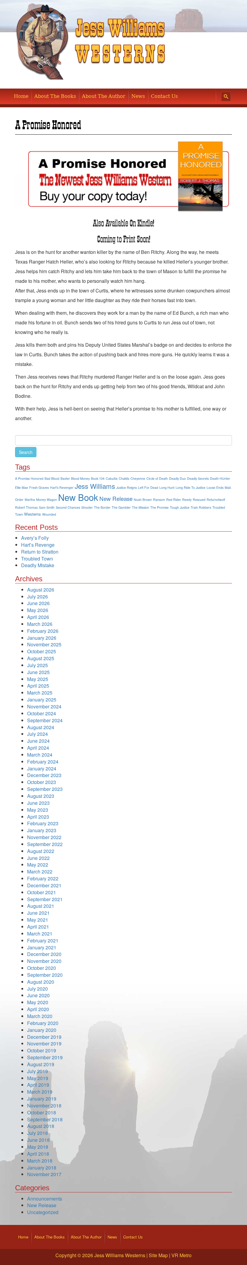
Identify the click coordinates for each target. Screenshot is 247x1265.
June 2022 (38, 857)
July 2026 (37, 596)
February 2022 (42, 878)
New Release (116, 498)
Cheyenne (137, 478)
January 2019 (41, 1098)
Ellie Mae (21, 487)
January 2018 (41, 1167)
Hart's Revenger (61, 487)
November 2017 (44, 1174)
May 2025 (37, 679)
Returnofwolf (216, 499)
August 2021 (40, 905)
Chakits (124, 478)
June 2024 (38, 740)
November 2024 (44, 706)
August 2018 (40, 1126)
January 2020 (41, 1029)
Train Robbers (201, 507)
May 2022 (37, 864)
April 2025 (38, 685)
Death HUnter (220, 478)
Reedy (187, 499)
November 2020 (44, 960)
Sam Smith (47, 507)
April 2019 (38, 1084)
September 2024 (45, 720)
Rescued (199, 499)
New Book (78, 497)
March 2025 (39, 692)
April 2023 (38, 816)
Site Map (158, 1255)
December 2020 (44, 954)
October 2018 (41, 1112)
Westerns (32, 514)
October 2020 (41, 967)
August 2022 (40, 851)
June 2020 (38, 995)
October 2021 (41, 892)
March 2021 (39, 933)
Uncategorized (42, 1212)
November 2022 (44, 837)
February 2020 (42, 1023)
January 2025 (41, 699)
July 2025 (37, 665)
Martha (30, 499)
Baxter (65, 478)
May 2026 (37, 610)
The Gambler (121, 507)
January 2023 (41, 830)
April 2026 (38, 617)
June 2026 (38, 603)
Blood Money (80, 478)
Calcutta (111, 478)
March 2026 (39, 623)
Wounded (49, 514)
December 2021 (44, 885)
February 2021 (42, 940)
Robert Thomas (26, 507)
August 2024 (40, 727)
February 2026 (42, 630)
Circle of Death (157, 478)
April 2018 (38, 1153)
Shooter (87, 507)
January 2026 (41, 637)
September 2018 (45, 1119)
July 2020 (37, 988)
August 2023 (40, 795)
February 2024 (42, 761)
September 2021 (45, 899)
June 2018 (38, 1139)
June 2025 (38, 672)
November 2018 (44, 1105)
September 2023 (45, 789)
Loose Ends (215, 487)
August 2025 (40, 658)
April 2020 (38, 1009)
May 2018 (37, 1146)
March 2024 (39, 754)
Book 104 (98, 478)
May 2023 (37, 809)
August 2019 (40, 1064)
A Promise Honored (29, 478)
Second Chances (68, 507)
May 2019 (37, 1078)
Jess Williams (95, 486)
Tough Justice (179, 507)
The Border (102, 507)
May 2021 (37, 919)
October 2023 (41, 782)
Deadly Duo (177, 478)
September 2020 (45, 974)
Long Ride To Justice (190, 487)
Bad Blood (52, 478)
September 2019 (45, 1057)
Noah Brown (143, 499)
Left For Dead (148, 487)
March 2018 (39, 1160)
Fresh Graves (39, 487)
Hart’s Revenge (38, 544)
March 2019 (39, 1091)
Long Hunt (166, 487)
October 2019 (41, 1050)
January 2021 (41, 947)
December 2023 (44, 775)
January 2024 (41, 768)
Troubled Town (37, 558)
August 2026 (40, 589)
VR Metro (181, 1255)
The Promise (159, 507)
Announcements (44, 1198)
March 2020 (39, 1016)
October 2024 (41, 713)
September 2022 (45, 844)
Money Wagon (46, 499)
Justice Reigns (126, 487)
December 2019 (44, 1036)
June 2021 (38, 912)
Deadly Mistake (37, 565)
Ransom (159, 499)
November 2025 (44, 644)
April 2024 (38, 747)
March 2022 (39, 871)
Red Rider (173, 499)
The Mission (140, 507)
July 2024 (37, 733)
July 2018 (37, 1132)
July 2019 (37, 1071)
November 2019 (44, 1043)
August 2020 (40, 981)
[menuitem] (21, 96)
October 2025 (41, 651)
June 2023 (38, 802)
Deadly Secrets (198, 478)
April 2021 (38, 926)
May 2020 (37, 1002)
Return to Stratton (39, 551)
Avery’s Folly (35, 537)
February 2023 (42, 823)
